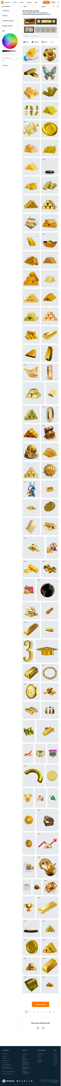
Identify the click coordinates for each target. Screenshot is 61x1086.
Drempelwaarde (6, 58)
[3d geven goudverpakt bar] (49, 353)
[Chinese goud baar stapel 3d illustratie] (31, 185)
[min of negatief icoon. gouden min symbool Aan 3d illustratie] (49, 629)
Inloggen (53, 2)
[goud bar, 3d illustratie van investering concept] (49, 316)
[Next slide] (56, 42)
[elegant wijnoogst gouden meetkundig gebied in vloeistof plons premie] (50, 887)
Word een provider (39, 1061)
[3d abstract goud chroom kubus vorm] (31, 984)
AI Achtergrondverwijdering (8, 1071)
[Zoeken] (54, 6)
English (55, 1054)
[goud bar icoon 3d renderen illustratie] (31, 297)
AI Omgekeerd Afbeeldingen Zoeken (7, 1067)
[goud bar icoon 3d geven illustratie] (31, 73)
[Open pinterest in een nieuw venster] (24, 1081)
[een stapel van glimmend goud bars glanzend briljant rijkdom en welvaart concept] (49, 984)
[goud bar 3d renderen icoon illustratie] (31, 353)
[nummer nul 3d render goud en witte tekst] (49, 414)
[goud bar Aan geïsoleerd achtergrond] (31, 611)
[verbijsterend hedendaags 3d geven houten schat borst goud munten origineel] (49, 433)
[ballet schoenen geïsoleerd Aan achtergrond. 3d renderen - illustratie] (31, 710)
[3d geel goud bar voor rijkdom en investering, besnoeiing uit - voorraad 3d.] (49, 966)
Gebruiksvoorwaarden (46, 1081)
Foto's (14, 2)
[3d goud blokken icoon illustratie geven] (31, 316)
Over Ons (39, 1058)
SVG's (27, 42)
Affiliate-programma (25, 1059)
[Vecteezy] (2, 2)
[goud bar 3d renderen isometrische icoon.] (31, 278)
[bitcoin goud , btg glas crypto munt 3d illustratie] (31, 691)
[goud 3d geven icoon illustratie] (31, 54)
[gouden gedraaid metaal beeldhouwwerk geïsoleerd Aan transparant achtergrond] (49, 611)
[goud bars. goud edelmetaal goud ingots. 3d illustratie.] (28, 753)
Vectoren (7, 2)
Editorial (29, 2)
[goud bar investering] (31, 470)
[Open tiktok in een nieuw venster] (27, 1081)
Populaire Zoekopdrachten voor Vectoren (26, 1063)
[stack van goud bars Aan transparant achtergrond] (49, 691)
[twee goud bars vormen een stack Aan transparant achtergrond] (49, 452)
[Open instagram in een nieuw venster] (19, 1081)
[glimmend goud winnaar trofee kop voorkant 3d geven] (28, 907)
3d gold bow (53, 42)
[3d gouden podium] (49, 166)
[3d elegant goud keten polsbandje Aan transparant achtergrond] (49, 673)
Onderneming (5, 1060)
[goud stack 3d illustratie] (31, 260)
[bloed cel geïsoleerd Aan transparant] (31, 947)
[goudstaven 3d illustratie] (31, 91)
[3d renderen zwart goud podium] (31, 928)
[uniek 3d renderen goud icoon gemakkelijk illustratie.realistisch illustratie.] (31, 414)
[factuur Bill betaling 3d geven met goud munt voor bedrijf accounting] (28, 867)
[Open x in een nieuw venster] (29, 1081)
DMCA (23, 1056)
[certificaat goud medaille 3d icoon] (40, 753)
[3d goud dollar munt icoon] (52, 775)
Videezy (4, 1058)
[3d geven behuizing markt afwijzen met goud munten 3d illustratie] (28, 590)
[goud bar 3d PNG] (49, 204)
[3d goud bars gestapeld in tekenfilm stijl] (49, 148)
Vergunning (25, 1054)
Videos (21, 2)
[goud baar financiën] (31, 433)
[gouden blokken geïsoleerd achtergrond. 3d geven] (49, 928)
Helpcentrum (40, 1054)
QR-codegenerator (7, 1074)
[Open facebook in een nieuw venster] (17, 1081)
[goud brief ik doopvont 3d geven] (49, 372)
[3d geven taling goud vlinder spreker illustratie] (49, 73)
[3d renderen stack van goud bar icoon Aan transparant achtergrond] (49, 185)
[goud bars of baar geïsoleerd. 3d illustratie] (49, 297)
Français (55, 1062)
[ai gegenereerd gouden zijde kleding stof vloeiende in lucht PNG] (49, 568)
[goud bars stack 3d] (31, 204)
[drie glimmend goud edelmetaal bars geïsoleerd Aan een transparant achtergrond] (49, 526)
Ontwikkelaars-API (6, 1065)
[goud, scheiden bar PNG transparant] (47, 731)
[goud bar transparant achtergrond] (31, 673)
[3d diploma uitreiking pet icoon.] (46, 651)
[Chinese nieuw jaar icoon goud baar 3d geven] (49, 241)
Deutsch (55, 1060)
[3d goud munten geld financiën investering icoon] (28, 798)
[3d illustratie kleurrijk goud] (31, 148)
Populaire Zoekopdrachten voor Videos (26, 1072)
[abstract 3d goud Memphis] (33, 775)
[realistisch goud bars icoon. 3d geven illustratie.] (33, 393)
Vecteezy (4, 1056)
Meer (36, 2)
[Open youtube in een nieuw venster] (31, 1081)
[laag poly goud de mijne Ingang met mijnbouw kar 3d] (37, 887)
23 (49, 1011)
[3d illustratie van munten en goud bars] (49, 91)
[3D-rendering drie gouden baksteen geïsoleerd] (49, 222)
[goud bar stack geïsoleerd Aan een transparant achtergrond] (49, 489)
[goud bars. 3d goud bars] (49, 335)
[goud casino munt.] (49, 508)
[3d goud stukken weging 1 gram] (31, 110)
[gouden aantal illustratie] (28, 651)
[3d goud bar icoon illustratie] (52, 393)
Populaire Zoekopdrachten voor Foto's (26, 1068)
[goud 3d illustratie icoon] (31, 222)
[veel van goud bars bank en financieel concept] (31, 508)
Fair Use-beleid (54, 1082)
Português (56, 1058)
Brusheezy (5, 1054)
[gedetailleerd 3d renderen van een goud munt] (49, 129)
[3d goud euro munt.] (28, 843)
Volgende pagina (41, 1004)
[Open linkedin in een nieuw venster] (22, 1081)
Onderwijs (5, 1062)
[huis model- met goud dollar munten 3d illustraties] (52, 547)
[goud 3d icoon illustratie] (31, 966)
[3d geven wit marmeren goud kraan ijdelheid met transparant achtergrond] (26, 887)
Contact (39, 1056)
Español (55, 1056)
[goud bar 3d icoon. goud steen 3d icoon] (31, 335)
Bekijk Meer (46, 29)
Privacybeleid (56, 1081)
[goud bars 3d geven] (49, 947)
